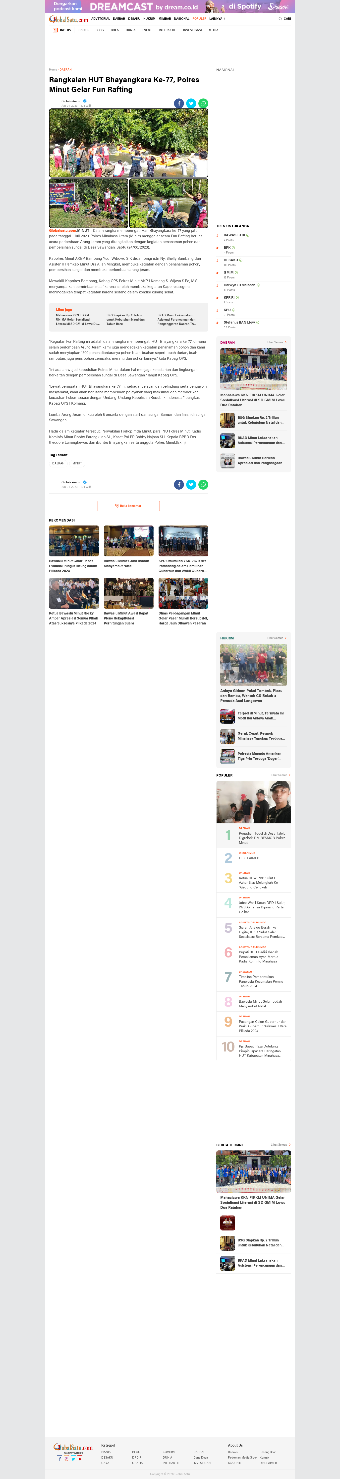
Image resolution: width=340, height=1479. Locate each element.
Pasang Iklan (268, 1452)
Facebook (59, 1465)
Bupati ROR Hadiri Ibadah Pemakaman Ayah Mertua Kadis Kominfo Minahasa (258, 957)
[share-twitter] (191, 103)
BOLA (115, 30)
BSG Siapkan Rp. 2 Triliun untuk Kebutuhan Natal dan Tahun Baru (126, 320)
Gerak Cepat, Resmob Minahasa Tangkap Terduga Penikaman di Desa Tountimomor (260, 736)
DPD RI (137, 1457)
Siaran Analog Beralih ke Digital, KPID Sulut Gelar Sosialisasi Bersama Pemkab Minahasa (261, 933)
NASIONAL (181, 18)
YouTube (79, 1465)
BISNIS (83, 30)
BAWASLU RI (234, 235)
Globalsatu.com (62, 231)
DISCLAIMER (249, 858)
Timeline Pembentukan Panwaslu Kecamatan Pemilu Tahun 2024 (261, 981)
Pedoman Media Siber (242, 1457)
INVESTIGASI (192, 30)
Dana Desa (200, 1457)
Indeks (65, 30)
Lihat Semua (275, 342)
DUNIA (130, 30)
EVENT (147, 30)
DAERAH (119, 18)
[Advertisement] (170, 50)
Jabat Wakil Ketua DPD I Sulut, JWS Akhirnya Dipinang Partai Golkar (262, 907)
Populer (199, 18)
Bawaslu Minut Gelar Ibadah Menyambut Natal (260, 1004)
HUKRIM (149, 18)
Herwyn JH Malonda (240, 285)
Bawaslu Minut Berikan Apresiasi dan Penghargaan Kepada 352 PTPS (260, 461)
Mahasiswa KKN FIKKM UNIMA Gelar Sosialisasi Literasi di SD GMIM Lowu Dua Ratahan (77, 320)
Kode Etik (234, 1463)
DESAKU (134, 18)
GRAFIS (137, 1463)
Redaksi (233, 1452)
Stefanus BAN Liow (239, 323)
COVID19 (168, 1452)
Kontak (264, 1457)
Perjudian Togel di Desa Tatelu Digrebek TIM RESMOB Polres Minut (262, 838)
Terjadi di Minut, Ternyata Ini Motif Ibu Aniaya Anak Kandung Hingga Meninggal (261, 716)
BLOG (100, 30)
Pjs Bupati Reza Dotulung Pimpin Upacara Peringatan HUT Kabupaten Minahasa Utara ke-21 (260, 1051)
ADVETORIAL (100, 18)
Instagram (66, 1465)
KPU (227, 310)
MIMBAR (165, 18)
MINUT (77, 463)
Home (53, 69)
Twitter (73, 1465)
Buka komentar (130, 506)
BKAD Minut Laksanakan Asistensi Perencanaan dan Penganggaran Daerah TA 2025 (176, 320)
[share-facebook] (179, 103)
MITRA (213, 30)
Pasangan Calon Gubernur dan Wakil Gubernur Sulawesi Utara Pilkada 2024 (262, 1026)
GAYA (105, 1463)
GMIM (228, 273)
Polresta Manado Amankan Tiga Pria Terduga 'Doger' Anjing (259, 757)
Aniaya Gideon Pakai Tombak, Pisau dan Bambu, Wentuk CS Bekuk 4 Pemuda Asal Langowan (251, 696)
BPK (227, 248)
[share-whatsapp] (203, 103)
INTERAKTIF (167, 30)
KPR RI (229, 298)
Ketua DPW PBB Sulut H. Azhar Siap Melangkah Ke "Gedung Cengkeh (258, 882)
